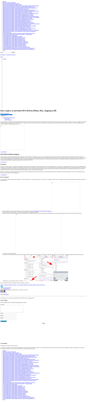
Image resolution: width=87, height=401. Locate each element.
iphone (7, 294)
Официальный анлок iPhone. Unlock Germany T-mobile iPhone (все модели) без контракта (21, 16)
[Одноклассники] (3, 291)
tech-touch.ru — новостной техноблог (8, 54)
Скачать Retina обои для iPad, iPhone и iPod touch (12, 36)
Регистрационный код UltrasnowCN (10, 35)
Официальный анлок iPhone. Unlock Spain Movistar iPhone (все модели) (17, 21)
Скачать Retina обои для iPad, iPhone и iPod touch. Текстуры (15, 46)
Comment (2, 304)
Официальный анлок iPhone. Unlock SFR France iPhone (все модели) (16, 20)
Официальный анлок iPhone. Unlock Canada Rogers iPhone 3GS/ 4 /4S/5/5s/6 (18, 14)
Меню (1, 56)
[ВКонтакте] (1, 291)
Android (4, 294)
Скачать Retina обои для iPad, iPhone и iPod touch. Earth (14, 39)
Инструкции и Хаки (4, 114)
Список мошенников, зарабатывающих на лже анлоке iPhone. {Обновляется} (18, 48)
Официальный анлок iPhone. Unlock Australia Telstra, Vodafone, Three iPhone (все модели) (21, 11)
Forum (43, 323)
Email (1, 315)
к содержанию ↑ (3, 151)
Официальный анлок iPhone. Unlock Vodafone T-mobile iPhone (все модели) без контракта (21, 30)
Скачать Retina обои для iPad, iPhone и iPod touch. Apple (14, 37)
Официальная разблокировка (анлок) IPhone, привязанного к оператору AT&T (19, 6)
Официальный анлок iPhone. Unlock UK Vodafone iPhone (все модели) (17, 29)
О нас (4, 50)
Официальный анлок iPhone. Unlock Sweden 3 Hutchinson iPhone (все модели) (18, 22)
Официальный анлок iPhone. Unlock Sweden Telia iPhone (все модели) (17, 24)
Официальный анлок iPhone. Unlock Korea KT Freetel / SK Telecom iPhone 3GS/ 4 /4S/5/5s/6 (21, 17)
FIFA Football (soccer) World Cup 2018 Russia (42, 211)
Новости (10, 114)
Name (1, 313)
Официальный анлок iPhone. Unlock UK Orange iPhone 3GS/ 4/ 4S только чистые (19, 27)
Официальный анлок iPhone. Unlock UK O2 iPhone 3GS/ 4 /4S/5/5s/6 (16, 26)
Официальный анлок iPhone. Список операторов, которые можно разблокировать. (19, 31)
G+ (8, 288)
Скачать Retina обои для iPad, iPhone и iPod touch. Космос (14, 43)
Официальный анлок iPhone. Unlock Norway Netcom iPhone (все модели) (17, 18)
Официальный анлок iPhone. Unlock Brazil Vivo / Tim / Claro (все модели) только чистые (20, 13)
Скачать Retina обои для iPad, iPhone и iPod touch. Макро (14, 44)
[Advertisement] (43, 332)
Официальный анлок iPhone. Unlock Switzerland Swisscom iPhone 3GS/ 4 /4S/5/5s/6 (19, 25)
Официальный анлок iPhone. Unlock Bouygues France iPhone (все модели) (17, 12)
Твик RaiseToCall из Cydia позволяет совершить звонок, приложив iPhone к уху (19, 49)
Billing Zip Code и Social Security (9, 2)
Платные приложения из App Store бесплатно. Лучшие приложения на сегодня (19, 33)
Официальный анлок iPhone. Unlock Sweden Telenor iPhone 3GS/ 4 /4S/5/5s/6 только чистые (21, 23)
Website (1, 317)
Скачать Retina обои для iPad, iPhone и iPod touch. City (14, 38)
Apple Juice (5, 288)
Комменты (7, 113)
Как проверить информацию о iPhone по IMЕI (12, 4)
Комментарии (3, 292)
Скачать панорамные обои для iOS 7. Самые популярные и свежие (16, 47)
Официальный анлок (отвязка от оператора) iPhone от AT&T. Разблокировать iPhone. (20, 7)
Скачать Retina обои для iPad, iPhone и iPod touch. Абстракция (15, 41)
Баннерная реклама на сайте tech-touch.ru (11, 3)
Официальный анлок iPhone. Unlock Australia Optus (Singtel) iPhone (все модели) (19, 9)
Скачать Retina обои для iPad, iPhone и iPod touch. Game (14, 40)
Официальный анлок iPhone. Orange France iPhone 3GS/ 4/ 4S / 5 (16, 8)
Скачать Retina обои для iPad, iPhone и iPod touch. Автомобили (15, 42)
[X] (4, 291)
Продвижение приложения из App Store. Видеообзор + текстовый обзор (17, 34)
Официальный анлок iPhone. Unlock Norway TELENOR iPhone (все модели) (18, 19)
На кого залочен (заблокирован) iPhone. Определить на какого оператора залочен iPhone (21, 5)
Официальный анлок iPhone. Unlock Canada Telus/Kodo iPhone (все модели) (18, 15)
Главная (4, 1)
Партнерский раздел (7, 32)
